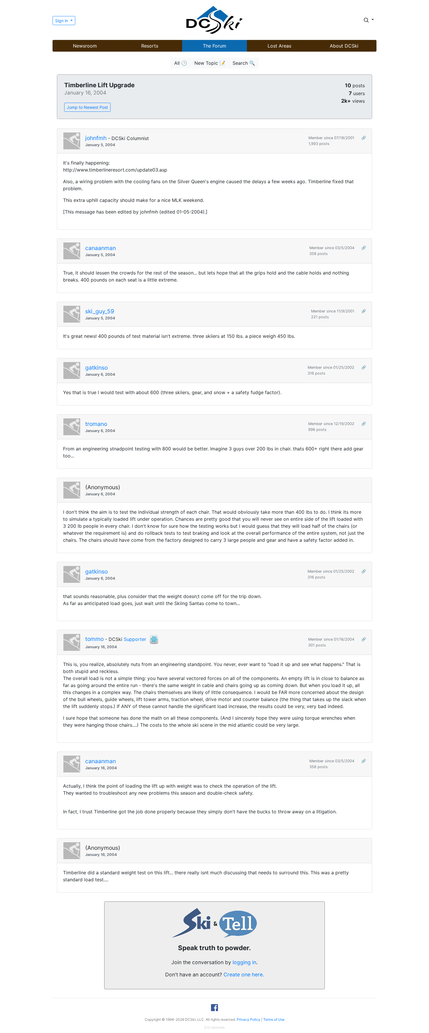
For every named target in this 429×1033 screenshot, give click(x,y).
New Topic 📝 (209, 63)
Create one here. (244, 974)
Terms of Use (274, 1019)
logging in (244, 962)
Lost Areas (279, 46)
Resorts (149, 46)
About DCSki (344, 46)
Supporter (135, 639)
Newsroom (85, 46)
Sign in (62, 20)
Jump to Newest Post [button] (87, 107)
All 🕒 (180, 63)
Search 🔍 (244, 63)
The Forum (214, 46)
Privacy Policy (248, 1019)
